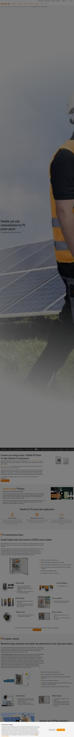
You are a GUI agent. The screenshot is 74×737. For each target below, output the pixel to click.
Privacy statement (5, 735)
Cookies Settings (52, 729)
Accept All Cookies (60, 729)
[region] (37, 729)
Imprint (36, 734)
